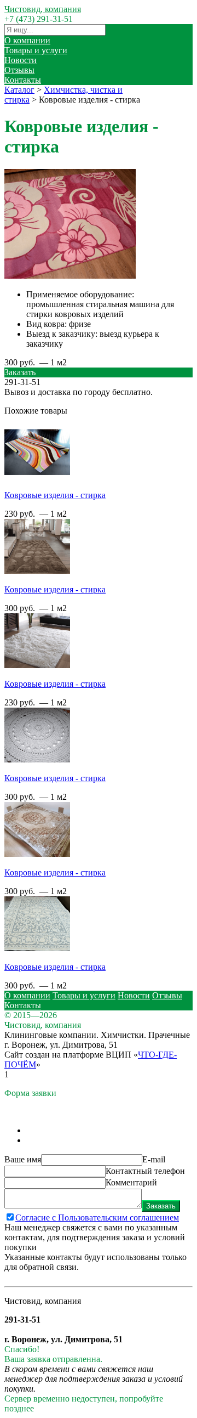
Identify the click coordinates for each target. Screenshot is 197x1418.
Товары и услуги (35, 50)
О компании (27, 40)
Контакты (22, 79)
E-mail (153, 1159)
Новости (20, 60)
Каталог (19, 89)
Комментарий (131, 1182)
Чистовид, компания (42, 9)
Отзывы (19, 70)
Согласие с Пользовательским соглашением (97, 1217)
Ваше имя (22, 1159)
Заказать (161, 1206)
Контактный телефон (145, 1171)
